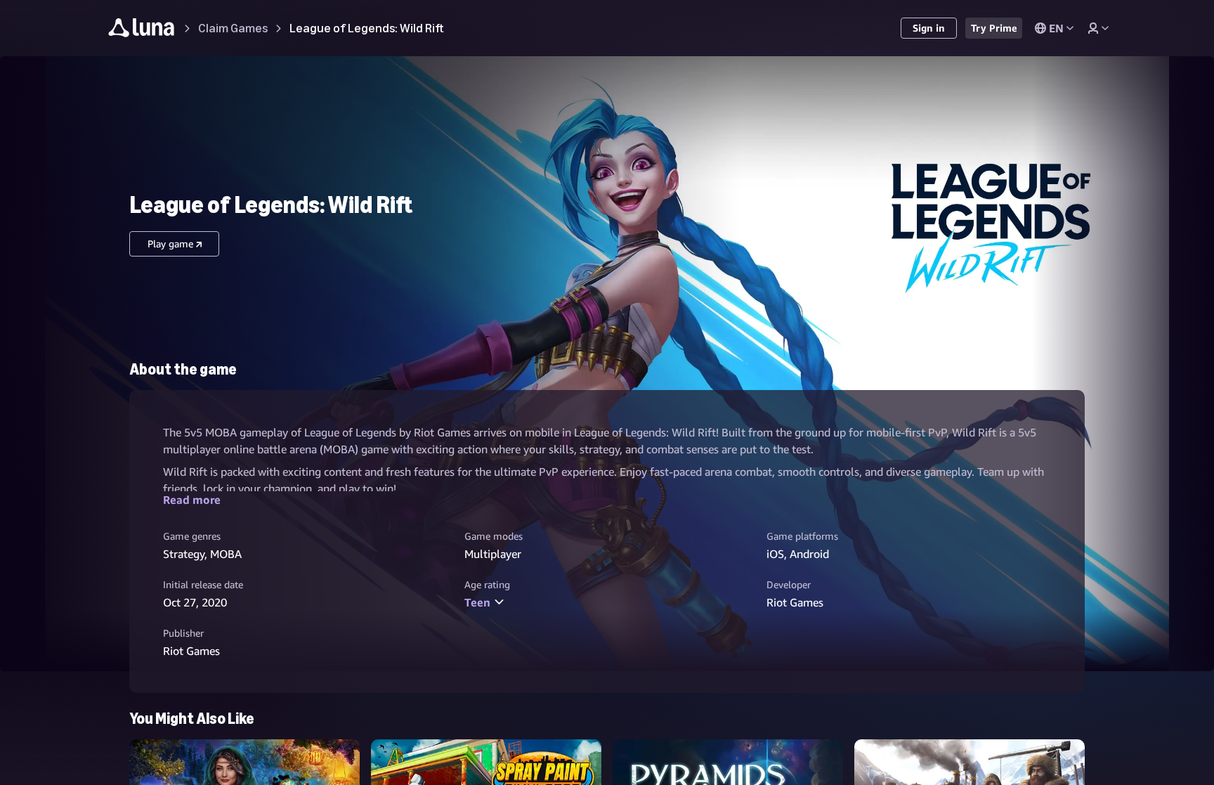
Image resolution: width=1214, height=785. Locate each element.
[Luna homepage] (141, 29)
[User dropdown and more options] (1098, 28)
